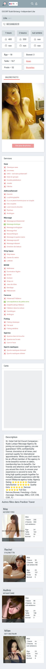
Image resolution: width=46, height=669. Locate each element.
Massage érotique (13, 224)
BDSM (9, 275)
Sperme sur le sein (13, 339)
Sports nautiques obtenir (16, 353)
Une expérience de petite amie (18, 302)
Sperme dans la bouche (15, 336)
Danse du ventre (13, 257)
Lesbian (10, 261)
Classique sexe (12, 167)
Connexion (36, 3)
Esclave (9, 278)
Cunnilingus (11, 311)
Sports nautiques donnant (16, 350)
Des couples (11, 204)
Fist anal (10, 325)
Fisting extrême (12, 328)
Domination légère (13, 272)
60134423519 (13, 24)
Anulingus (10, 213)
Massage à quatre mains (16, 237)
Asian (28, 61)
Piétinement (11, 291)
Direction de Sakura (14, 247)
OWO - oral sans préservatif (17, 174)
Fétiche (9, 186)
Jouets (9, 183)
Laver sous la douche (14, 207)
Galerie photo (11, 77)
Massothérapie (12, 234)
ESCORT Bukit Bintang (11, 11)
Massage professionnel (15, 221)
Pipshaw (10, 210)
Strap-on (10, 281)
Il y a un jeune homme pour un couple (20, 201)
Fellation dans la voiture (15, 308)
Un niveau (10, 170)
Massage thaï (12, 231)
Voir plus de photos (23, 146)
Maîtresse (10, 268)
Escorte (9, 194)
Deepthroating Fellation (15, 305)
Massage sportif (13, 240)
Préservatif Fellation (14, 298)
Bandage (10, 288)
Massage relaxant (13, 243)
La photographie (13, 197)
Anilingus (10, 314)
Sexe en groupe (12, 177)
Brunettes (30, 67)
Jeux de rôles (12, 284)
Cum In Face (11, 343)
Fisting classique (13, 322)
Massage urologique (14, 227)
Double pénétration (14, 180)
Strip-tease (11, 254)
